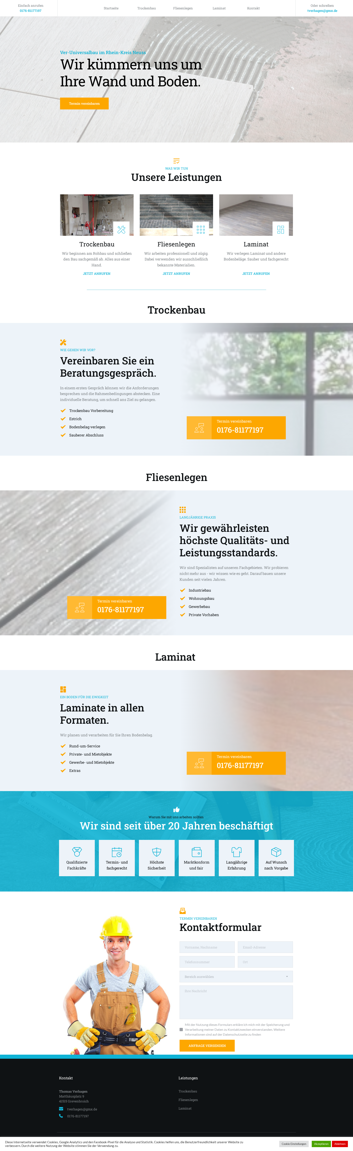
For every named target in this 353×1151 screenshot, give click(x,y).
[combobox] (236, 976)
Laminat (219, 8)
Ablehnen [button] (339, 1143)
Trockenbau (146, 8)
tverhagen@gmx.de (322, 10)
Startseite (111, 8)
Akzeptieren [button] (321, 1143)
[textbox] (236, 976)
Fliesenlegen (183, 8)
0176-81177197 (30, 10)
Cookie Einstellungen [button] (294, 1143)
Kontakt (253, 8)
